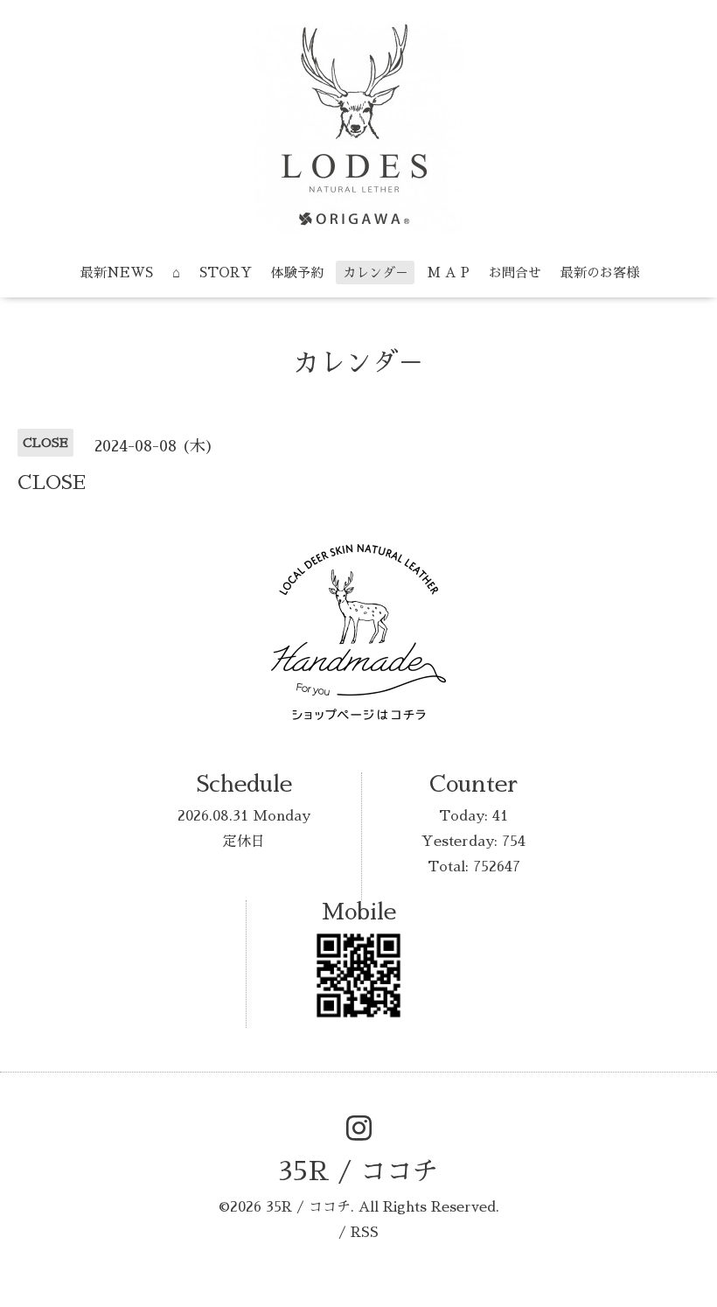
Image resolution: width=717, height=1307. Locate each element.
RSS (365, 1233)
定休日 (244, 842)
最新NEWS (116, 272)
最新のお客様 (599, 272)
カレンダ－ (375, 272)
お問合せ (515, 272)
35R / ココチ (358, 1171)
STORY (225, 272)
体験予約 (297, 272)
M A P (449, 272)
